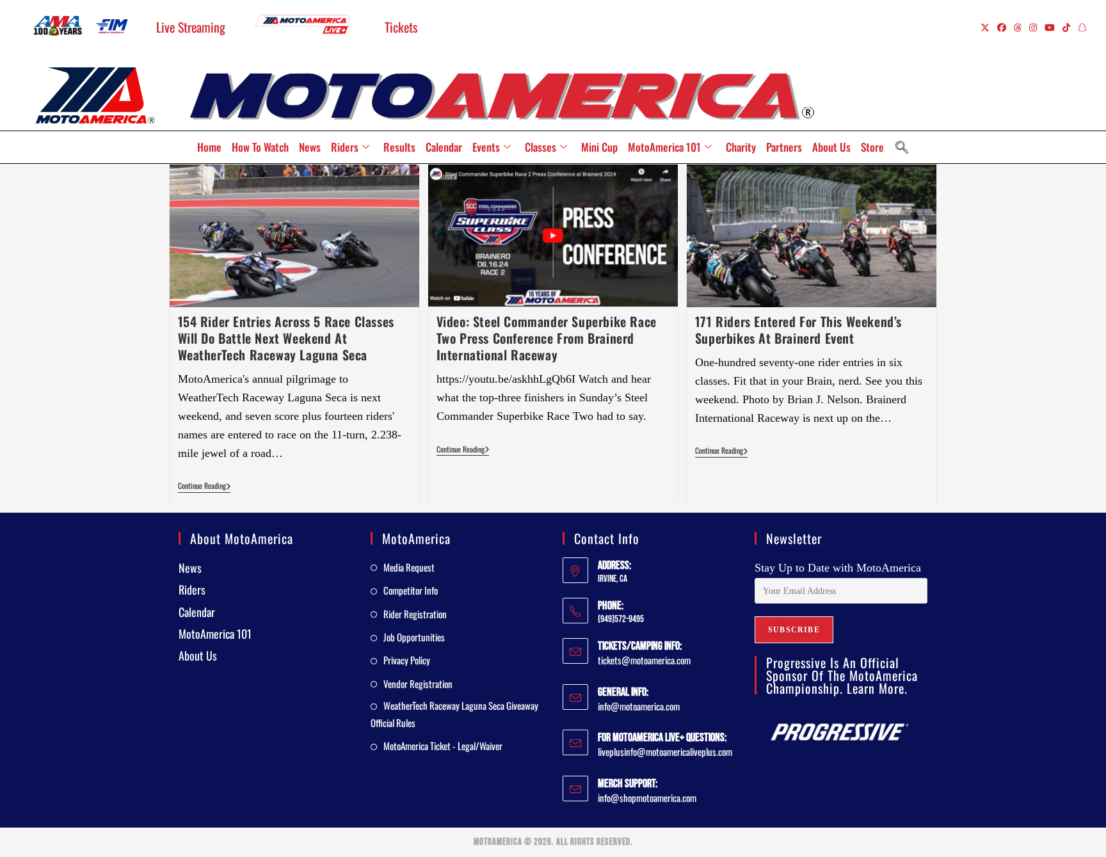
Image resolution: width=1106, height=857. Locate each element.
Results (399, 147)
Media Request (409, 567)
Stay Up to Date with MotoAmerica (838, 567)
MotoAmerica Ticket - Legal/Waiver (442, 746)
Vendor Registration (418, 684)
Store (872, 147)
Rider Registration (415, 614)
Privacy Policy (406, 660)
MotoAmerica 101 (664, 147)
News (310, 147)
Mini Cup (599, 147)
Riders (344, 147)
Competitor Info (410, 590)
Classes (540, 147)
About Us (831, 147)
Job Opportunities (414, 637)
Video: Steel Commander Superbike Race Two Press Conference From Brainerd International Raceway (547, 338)
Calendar (444, 147)
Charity (741, 147)
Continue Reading (204, 486)
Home (209, 147)
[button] (902, 147)
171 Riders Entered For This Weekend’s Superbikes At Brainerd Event (798, 330)
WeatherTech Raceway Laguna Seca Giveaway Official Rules (454, 714)
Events (486, 147)
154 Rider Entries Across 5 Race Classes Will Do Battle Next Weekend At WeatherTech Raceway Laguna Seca (286, 338)
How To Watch (260, 147)
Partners (784, 147)
